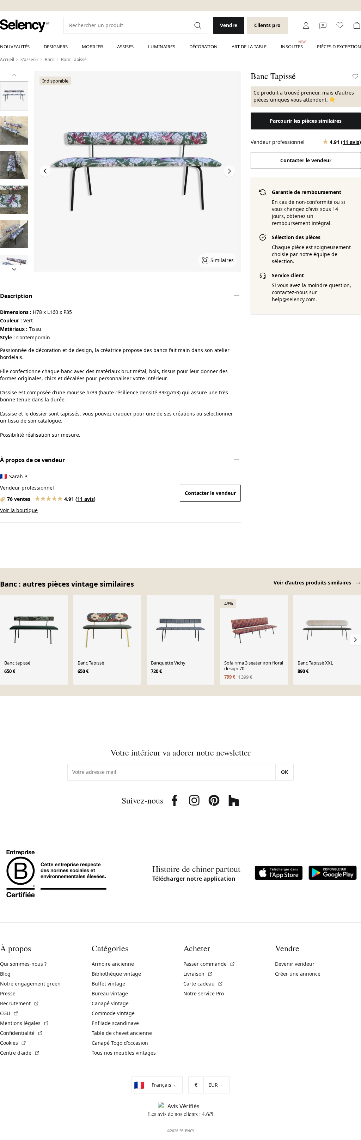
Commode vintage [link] (113, 1013)
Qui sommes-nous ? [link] (23, 963)
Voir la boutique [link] (19, 510)
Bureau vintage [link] (110, 993)
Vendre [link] (228, 25)
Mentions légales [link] (24, 1023)
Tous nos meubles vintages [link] (124, 1052)
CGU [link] (9, 1013)
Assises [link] (125, 46)
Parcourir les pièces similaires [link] (306, 120)
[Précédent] (14, 75)
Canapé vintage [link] (110, 1003)
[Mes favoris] (340, 25)
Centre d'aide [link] (20, 1052)
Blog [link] (5, 973)
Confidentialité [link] (21, 1033)
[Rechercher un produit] (198, 25)
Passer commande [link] (209, 963)
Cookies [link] (13, 1042)
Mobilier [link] (92, 46)
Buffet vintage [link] (108, 983)
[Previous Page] (45, 171)
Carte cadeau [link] (203, 983)
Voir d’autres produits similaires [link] (313, 582)
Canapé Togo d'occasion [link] (120, 1042)
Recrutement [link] (19, 1003)
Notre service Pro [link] (203, 993)
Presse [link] (8, 993)
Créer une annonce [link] (297, 973)
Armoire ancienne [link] (113, 963)
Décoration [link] (203, 46)
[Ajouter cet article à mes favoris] (355, 76)
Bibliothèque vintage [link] (116, 973)
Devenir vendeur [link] (294, 963)
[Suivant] (14, 269)
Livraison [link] (198, 973)
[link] (24, 25)
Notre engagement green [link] (30, 983)
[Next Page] (229, 171)
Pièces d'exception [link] (339, 46)
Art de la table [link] (249, 46)
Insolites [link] (292, 45)
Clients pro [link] (267, 25)
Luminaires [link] (161, 46)
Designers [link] (56, 46)
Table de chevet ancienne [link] (122, 1033)
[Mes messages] (323, 25)
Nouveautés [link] (15, 46)
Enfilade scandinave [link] (115, 1023)
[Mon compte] (306, 25)
